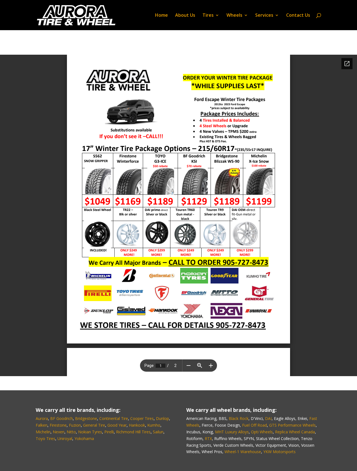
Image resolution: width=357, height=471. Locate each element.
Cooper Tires (142, 418)
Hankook (137, 425)
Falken (41, 425)
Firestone (58, 425)
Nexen (58, 431)
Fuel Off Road (254, 425)
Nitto (71, 431)
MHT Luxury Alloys (232, 431)
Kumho (153, 425)
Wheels (234, 15)
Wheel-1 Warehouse (243, 451)
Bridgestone (86, 418)
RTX (208, 438)
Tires (208, 15)
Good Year (117, 425)
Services (264, 15)
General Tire (94, 425)
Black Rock (239, 418)
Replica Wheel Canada (295, 431)
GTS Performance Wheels (292, 425)
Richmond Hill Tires (133, 431)
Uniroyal (64, 438)
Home (161, 15)
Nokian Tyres (90, 431)
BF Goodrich (61, 418)
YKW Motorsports (279, 451)
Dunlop (162, 418)
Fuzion (75, 425)
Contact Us (298, 15)
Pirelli (109, 431)
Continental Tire (113, 418)
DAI (268, 418)
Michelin (43, 431)
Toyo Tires (45, 438)
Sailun (158, 431)
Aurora (42, 418)
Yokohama (84, 438)
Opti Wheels (262, 431)
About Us (185, 15)
